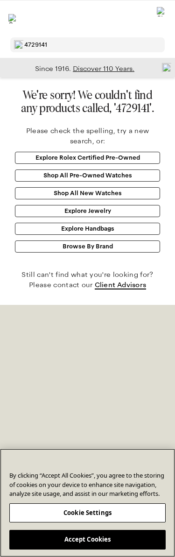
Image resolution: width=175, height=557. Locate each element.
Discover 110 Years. (103, 68)
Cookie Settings (87, 512)
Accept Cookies (87, 539)
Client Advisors (120, 285)
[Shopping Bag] (161, 19)
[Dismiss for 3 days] (163, 67)
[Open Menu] (13, 18)
